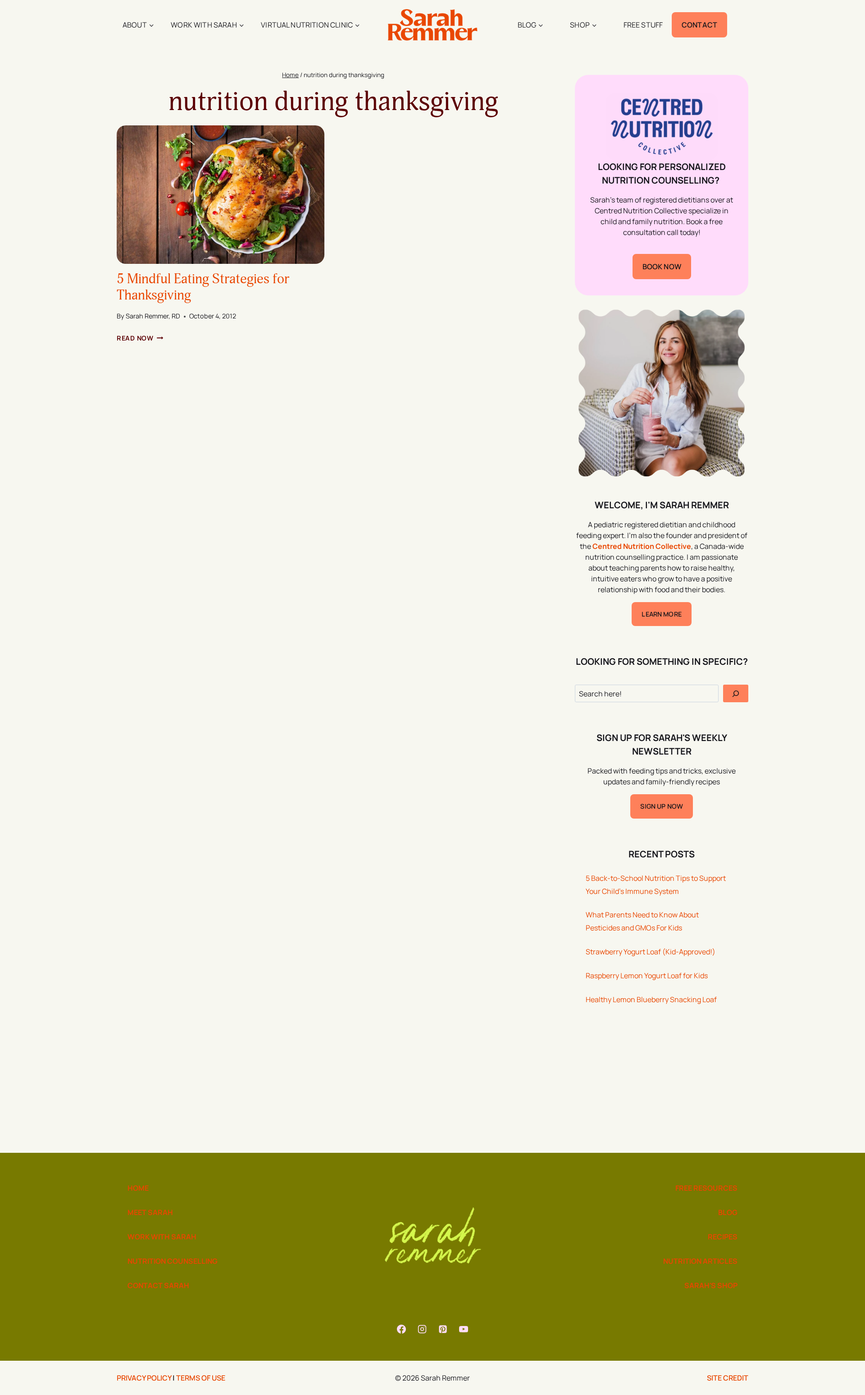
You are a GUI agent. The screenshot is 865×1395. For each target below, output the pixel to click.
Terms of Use (200, 1378)
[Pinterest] (443, 1329)
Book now (661, 267)
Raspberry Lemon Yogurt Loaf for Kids (647, 976)
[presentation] (220, 194)
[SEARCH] (735, 693)
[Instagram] (422, 1329)
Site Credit (727, 1378)
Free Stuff (643, 25)
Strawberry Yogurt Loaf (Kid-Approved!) (650, 952)
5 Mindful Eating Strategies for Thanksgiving (203, 287)
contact (699, 25)
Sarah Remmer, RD (153, 316)
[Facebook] (401, 1329)
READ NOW (140, 338)
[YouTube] (464, 1329)
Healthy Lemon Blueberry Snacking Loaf (651, 999)
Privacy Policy (144, 1378)
